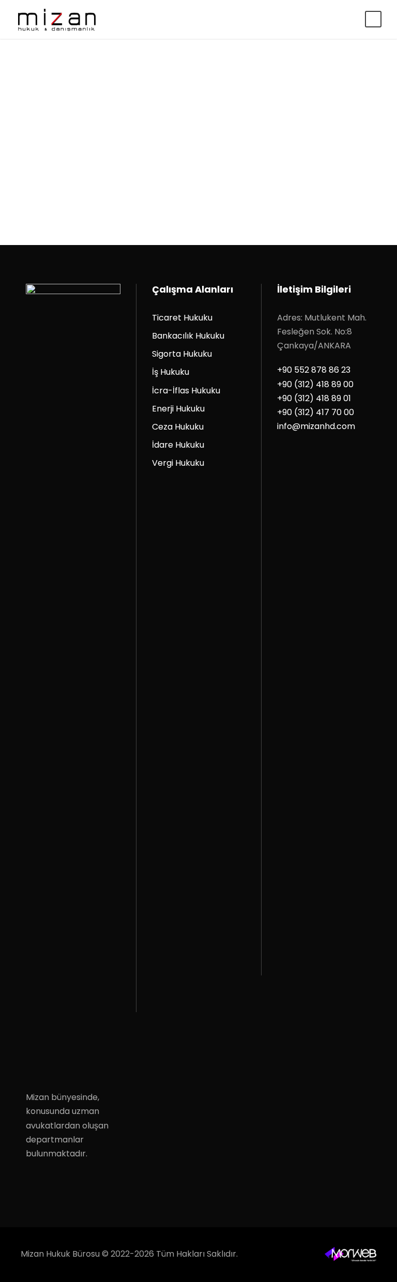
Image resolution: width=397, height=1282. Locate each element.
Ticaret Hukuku (182, 318)
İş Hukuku (170, 372)
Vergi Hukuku (178, 463)
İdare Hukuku (178, 445)
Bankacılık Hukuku (188, 336)
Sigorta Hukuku (182, 354)
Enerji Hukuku (178, 409)
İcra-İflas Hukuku (186, 390)
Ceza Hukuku (178, 427)
